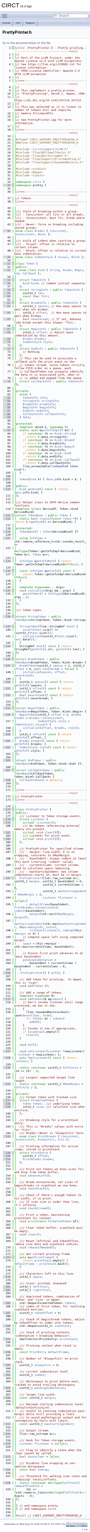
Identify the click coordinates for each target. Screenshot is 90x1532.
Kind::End (62, 453)
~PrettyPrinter (31, 972)
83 (6, 397)
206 (6, 972)
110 (6, 489)
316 (6, 1433)
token (37, 1103)
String (55, 270)
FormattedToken (43, 1100)
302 (6, 1374)
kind (34, 283)
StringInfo (39, 289)
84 (6, 400)
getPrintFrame (40, 1257)
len (40, 293)
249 (6, 1155)
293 (6, 1339)
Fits (61, 1139)
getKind (34, 489)
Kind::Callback (66, 459)
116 (6, 518)
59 (6, 293)
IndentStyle (44, 257)
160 (6, 734)
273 (6, 1257)
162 (6, 747)
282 (6, 1290)
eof (53, 972)
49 (6, 257)
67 (6, 329)
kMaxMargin (26, 894)
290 (6, 1325)
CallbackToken (39, 770)
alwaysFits (43, 1365)
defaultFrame (40, 904)
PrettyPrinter (37, 809)
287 (6, 1312)
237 (6, 1100)
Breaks (40, 230)
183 (6, 839)
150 (6, 682)
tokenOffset (44, 1312)
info (43, 397)
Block (75, 257)
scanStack (37, 1031)
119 (6, 531)
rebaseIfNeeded (39, 1247)
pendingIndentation (38, 959)
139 (6, 626)
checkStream (37, 1208)
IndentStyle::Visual (30, 724)
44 (6, 230)
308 (6, 1397)
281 (6, 1286)
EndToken (34, 760)
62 (6, 302)
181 (6, 832)
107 (6, 479)
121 (6, 538)
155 (6, 708)
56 (6, 283)
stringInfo (49, 400)
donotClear (31, 1015)
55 (6, 279)
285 (6, 1303)
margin (34, 881)
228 (6, 1057)
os (76, 878)
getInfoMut (44, 561)
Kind (41, 270)
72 (6, 348)
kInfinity (70, 1067)
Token (30, 263)
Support (30, 23)
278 (6, 1276)
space (27, 943)
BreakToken (36, 659)
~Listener (43, 822)
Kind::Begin (64, 446)
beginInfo (47, 407)
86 (6, 407)
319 (6, 1443)
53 (6, 270)
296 (6, 1352)
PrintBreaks (23, 907)
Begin (79, 270)
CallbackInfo (41, 381)
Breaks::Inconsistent (46, 718)
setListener (37, 1051)
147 (6, 665)
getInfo (52, 570)
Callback (29, 273)
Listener (38, 819)
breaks (40, 338)
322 (6, 1456)
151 (6, 688)
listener (66, 897)
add (30, 985)
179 (6, 822)
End (16, 273)
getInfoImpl (50, 430)
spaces (43, 306)
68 (6, 332)
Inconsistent (24, 234)
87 (6, 410)
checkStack (36, 1188)
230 (6, 1067)
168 (6, 780)
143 (6, 646)
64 (6, 312)
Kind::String (65, 433)
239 (6, 1106)
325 (6, 1469)
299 (6, 1365)
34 (6, 185)
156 (6, 714)
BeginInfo (38, 329)
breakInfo (47, 404)
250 (6, 1159)
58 (6, 289)
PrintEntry (39, 1152)
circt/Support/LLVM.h (49, 149)
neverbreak (39, 319)
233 (6, 1084)
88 (6, 414)
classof (45, 518)
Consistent (58, 230)
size (39, 1106)
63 (6, 306)
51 (6, 263)
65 (6, 319)
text (69, 626)
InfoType (36, 538)
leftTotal (40, 1286)
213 (6, 999)
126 (6, 570)
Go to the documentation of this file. (27, 43)
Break (67, 270)
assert (28, 629)
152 (6, 695)
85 (6, 404)
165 (6, 760)
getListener (39, 1057)
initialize (36, 590)
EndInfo (37, 348)
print (49, 839)
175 (6, 809)
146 (6, 659)
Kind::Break (64, 440)
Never (42, 234)
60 (6, 296)
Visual (63, 257)
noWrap (68, 930)
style (47, 342)
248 (6, 1152)
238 (6, 1103)
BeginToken (36, 708)
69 (6, 338)
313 (6, 1424)
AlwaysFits (46, 1139)
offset (41, 312)
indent (19, 910)
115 (6, 515)
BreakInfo (38, 302)
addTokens (35, 999)
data (26, 417)
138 (6, 616)
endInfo (42, 410)
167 (6, 770)
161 (6, 740)
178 (6, 819)
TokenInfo (38, 279)
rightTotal (41, 1290)
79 (6, 381)
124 (6, 561)
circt (18, 23)
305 (6, 1387)
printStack (43, 1260)
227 (6, 1051)
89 (6, 417)
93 (6, 430)
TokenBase (35, 515)
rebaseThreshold (26, 1486)
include (6, 23)
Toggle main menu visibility (5, 15)
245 (6, 1136)
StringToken (37, 616)
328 (6, 1482)
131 (6, 590)
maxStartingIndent (72, 891)
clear (49, 832)
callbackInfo (55, 414)
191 (6, 878)
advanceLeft (37, 1175)
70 (6, 342)
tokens (56, 999)
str (45, 296)
